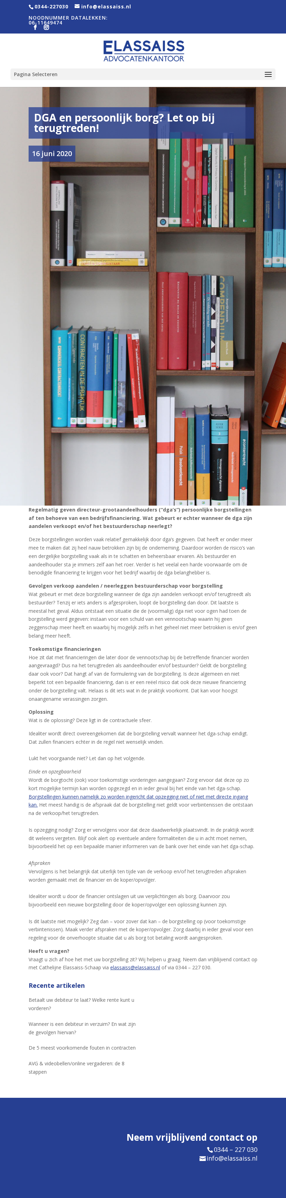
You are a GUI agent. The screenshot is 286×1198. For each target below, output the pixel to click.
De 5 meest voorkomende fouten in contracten (82, 1047)
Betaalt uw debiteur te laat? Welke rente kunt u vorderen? (81, 1004)
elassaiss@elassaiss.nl (135, 967)
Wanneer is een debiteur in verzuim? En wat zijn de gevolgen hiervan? (82, 1028)
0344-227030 (51, 6)
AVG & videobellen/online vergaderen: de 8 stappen (77, 1067)
